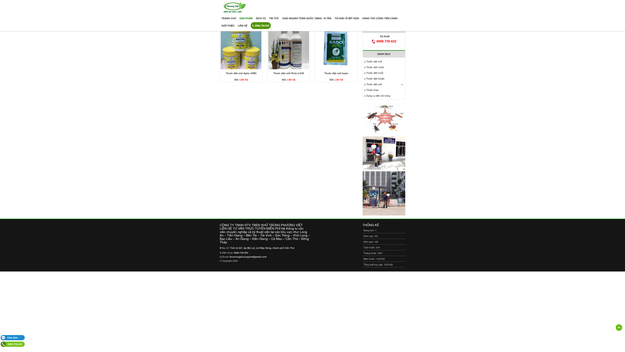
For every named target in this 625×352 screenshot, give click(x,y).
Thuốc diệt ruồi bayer (336, 73)
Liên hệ (242, 25)
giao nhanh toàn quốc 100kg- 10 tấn (306, 18)
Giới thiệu (228, 25)
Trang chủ (228, 18)
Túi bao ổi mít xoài (347, 18)
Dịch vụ (261, 18)
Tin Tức (274, 18)
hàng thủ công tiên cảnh (379, 18)
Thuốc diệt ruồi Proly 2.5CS (288, 73)
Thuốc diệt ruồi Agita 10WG (241, 73)
